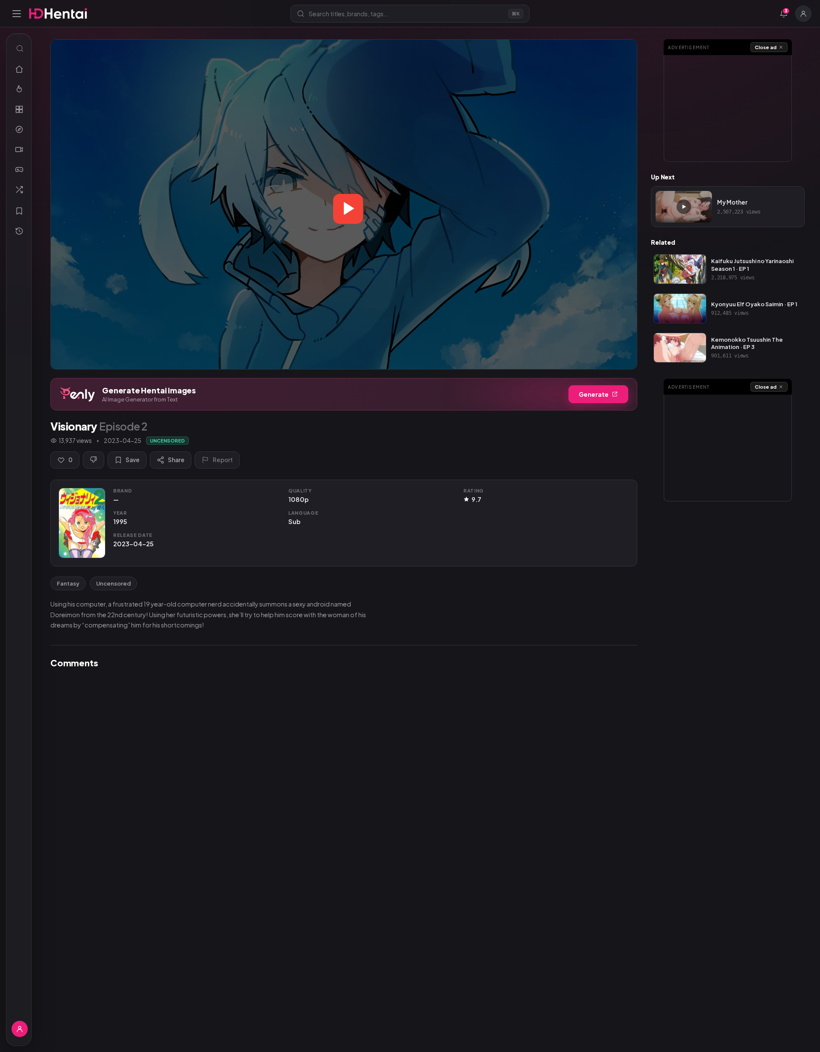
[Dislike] (93, 460)
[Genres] (19, 129)
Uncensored (113, 583)
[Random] (19, 189)
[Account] (803, 14)
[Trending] (19, 89)
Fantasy (68, 583)
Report (223, 459)
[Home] (19, 69)
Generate (594, 394)
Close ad (765, 47)
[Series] (19, 149)
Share (176, 459)
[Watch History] (19, 231)
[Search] (19, 48)
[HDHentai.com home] (58, 13)
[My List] (19, 211)
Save (133, 459)
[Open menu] (17, 14)
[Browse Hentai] (19, 109)
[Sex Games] (19, 169)
